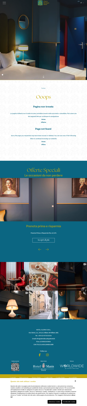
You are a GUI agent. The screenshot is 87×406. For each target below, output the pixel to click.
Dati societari (23, 377)
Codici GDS (48, 377)
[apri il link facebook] (39, 355)
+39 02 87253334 (45, 335)
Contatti (13, 377)
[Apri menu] (4, 3)
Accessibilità (73, 377)
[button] (40, 250)
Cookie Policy (60, 377)
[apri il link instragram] (47, 355)
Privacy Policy (36, 377)
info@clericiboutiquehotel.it (45, 339)
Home (44, 88)
